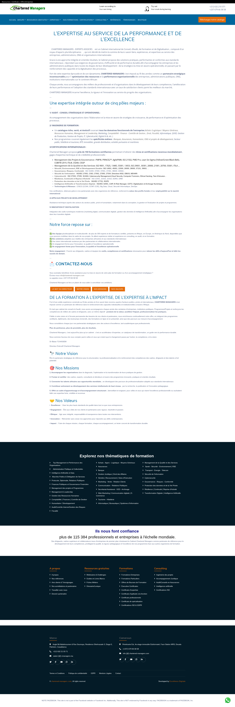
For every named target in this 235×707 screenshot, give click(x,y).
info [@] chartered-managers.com (136, 653)
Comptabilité (113, 133)
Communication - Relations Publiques (112, 485)
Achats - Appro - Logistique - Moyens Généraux (116, 463)
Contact (118, 673)
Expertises (54, 20)
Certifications (86, 20)
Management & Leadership (62, 492)
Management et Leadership (85, 133)
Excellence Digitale (177, 681)
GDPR (93, 673)
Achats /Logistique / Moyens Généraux (161, 130)
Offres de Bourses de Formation (133, 582)
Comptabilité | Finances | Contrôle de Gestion (69, 499)
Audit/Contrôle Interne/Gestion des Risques (68, 507)
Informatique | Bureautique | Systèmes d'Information (118, 503)
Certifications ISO (163, 590)
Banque (101, 470)
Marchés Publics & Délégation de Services (68, 477)
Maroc (53, 637)
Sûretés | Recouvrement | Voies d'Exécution (115, 478)
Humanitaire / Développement (63, 503)
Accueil (12, 20)
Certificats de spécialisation (131, 601)
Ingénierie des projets (164, 575)
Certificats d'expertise (129, 590)
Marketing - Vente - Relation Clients (112, 482)
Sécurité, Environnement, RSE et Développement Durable (78, 168)
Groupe (20, 20)
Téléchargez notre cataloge (212, 19)
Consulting (100, 20)
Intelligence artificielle (164, 586)
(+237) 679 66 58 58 (131, 649)
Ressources (6, 2)
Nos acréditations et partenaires (64, 586)
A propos (55, 575)
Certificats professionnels (131, 598)
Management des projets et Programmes (67, 488)
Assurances (127, 139)
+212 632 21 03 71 (60, 651)
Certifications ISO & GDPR (131, 605)
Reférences (115, 20)
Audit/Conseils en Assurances (167, 582)
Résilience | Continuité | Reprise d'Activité (161, 489)
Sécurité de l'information (154, 474)
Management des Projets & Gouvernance (74, 159)
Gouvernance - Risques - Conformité (159, 482)
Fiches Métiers (92, 582)
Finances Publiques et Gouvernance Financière (70, 484)
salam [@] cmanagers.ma (63, 656)
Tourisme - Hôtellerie (106, 499)
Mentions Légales (105, 673)
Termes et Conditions (57, 673)
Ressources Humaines (63, 133)
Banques (117, 139)
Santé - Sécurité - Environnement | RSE (160, 466)
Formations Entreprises (130, 575)
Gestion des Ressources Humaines (65, 496)
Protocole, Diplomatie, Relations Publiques (68, 480)
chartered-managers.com (61, 681)
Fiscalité (155, 133)
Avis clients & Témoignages (62, 582)
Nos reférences (58, 579)
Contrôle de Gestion (137, 133)
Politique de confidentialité (77, 673)
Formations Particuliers (130, 579)
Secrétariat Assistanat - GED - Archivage (113, 489)
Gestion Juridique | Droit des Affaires (112, 474)
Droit (149, 133)
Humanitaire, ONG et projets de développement (153, 139)
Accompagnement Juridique (167, 579)
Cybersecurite (150, 478)
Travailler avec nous (59, 590)
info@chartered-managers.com (72, 275)
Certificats (15, 2)
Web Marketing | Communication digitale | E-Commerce (114, 494)
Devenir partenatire (59, 594)
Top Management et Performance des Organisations (66, 464)
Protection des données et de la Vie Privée (161, 485)
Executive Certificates (129, 586)
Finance (123, 133)
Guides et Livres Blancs (96, 579)
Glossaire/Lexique (93, 586)
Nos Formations (70, 20)
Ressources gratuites (37, 20)
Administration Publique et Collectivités (68, 469)
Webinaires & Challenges (96, 575)
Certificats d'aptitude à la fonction (134, 594)
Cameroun (125, 637)
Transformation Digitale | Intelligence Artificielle (163, 493)
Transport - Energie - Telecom (156, 470)
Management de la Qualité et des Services (161, 463)
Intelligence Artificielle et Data (63, 473)
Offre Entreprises (27, 2)
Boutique (142, 20)
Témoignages (129, 20)
